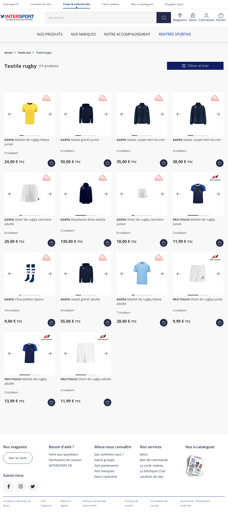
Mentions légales (66, 503)
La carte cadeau (151, 465)
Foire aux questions (63, 454)
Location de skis (41, 4)
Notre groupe (104, 460)
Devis (144, 454)
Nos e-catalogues (142, 4)
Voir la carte (18, 458)
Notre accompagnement (127, 34)
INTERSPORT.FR (60, 465)
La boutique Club (152, 471)
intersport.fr (10, 4)
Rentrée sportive (175, 34)
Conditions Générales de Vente (17, 503)
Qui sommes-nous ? (109, 454)
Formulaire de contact (65, 460)
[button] (9, 114)
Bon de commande (154, 460)
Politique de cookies (131, 503)
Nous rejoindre (105, 476)
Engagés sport (174, 4)
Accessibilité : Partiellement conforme (195, 503)
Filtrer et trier (198, 65)
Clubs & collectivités (76, 4)
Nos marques (104, 471)
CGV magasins (46, 503)
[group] (30, 114)
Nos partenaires (106, 465)
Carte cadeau (110, 4)
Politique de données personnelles (94, 503)
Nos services (150, 447)
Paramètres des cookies (159, 503)
